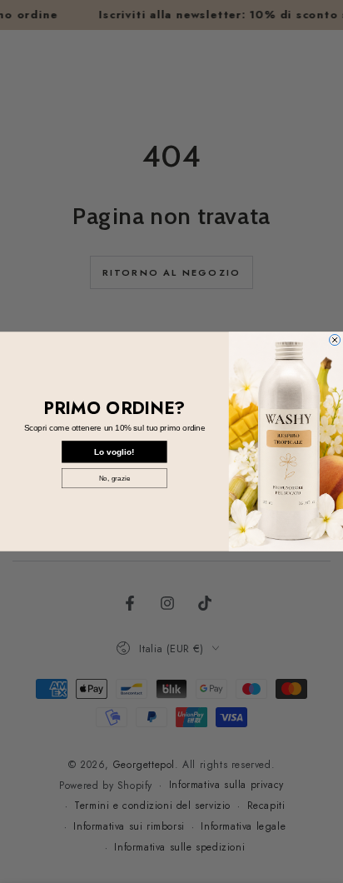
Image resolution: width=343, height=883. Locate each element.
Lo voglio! (114, 451)
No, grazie (114, 477)
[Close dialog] (335, 339)
